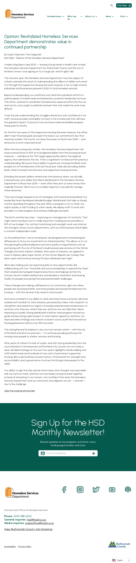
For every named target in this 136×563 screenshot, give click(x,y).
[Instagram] (80, 489)
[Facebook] (64, 489)
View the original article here (19, 390)
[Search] (111, 5)
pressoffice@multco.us (39, 523)
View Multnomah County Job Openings (28, 529)
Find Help (122, 5)
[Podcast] (128, 489)
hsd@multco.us (36, 519)
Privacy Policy (24, 546)
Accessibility (10, 546)
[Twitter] (96, 489)
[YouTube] (112, 489)
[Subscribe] (93, 453)
